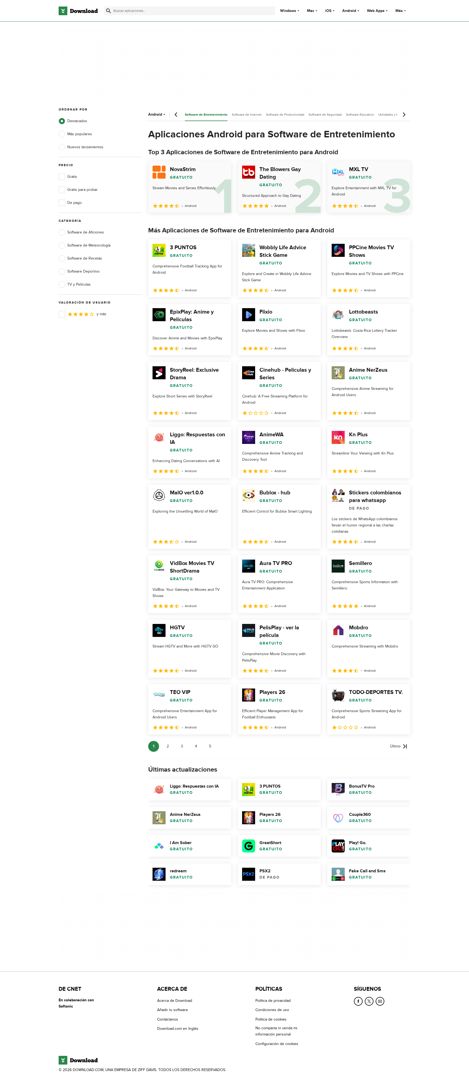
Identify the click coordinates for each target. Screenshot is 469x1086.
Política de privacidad (273, 1000)
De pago (74, 202)
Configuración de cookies (276, 1043)
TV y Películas (79, 284)
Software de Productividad (285, 114)
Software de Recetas (84, 258)
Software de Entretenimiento (206, 115)
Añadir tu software (172, 1010)
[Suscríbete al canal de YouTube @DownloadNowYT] (380, 1001)
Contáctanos (167, 1019)
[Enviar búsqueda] (108, 11)
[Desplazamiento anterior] (176, 114)
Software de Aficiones (85, 232)
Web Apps (376, 11)
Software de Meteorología (88, 245)
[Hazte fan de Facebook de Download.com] (358, 1001)
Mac (310, 11)
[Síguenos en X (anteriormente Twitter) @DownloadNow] (369, 1001)
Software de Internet (247, 114)
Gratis (72, 176)
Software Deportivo (83, 271)
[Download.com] (78, 11)
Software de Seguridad (325, 114)
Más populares (79, 134)
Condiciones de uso (272, 1010)
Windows (288, 11)
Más (399, 10)
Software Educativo (360, 114)
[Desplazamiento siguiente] (403, 114)
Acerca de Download (174, 1000)
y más (101, 314)
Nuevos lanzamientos (85, 147)
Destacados (77, 121)
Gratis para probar (82, 189)
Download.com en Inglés (177, 1028)
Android (349, 11)
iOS (328, 11)
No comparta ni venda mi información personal (276, 1031)
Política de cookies (271, 1019)
